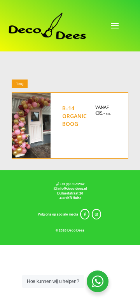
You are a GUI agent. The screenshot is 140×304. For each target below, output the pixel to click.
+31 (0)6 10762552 (72, 184)
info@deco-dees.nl (72, 188)
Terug (19, 83)
